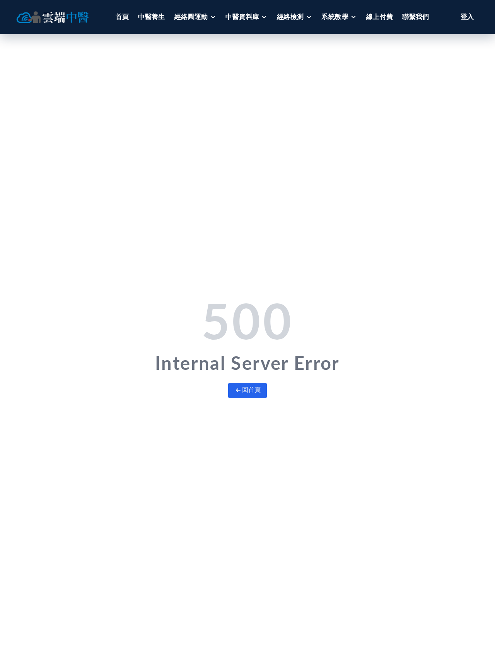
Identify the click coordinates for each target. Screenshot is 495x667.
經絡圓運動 (191, 17)
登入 (467, 17)
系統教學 (334, 17)
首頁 (122, 17)
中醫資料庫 (242, 17)
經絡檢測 (290, 17)
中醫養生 (151, 17)
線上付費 (379, 17)
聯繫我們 (415, 17)
